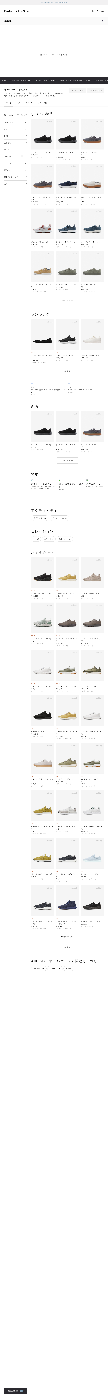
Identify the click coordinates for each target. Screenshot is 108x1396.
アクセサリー (38, 968)
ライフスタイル (39, 518)
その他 (68, 968)
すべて (8, 103)
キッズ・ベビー (42, 103)
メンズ (17, 103)
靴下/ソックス (65, 539)
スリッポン (48, 539)
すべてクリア (22, 115)
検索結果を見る (15, 1391)
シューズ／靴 (55, 968)
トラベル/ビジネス (59, 518)
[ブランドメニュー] (102, 20)
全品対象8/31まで (54, 55)
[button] (5, 51)
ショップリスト (96, 91)
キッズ (36, 539)
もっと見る (65, 947)
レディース (28, 103)
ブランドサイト (79, 91)
